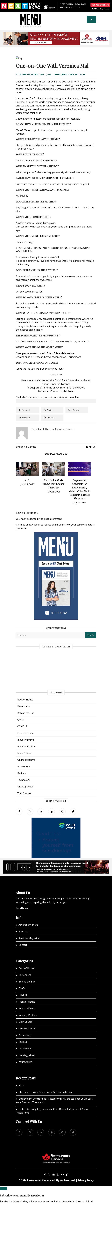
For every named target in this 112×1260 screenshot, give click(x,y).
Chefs (57, 74)
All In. (27, 480)
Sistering (47, 387)
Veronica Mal (72, 397)
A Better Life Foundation (70, 387)
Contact (23, 944)
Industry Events (25, 739)
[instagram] (62, 811)
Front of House (25, 733)
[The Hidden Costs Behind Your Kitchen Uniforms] (53, 463)
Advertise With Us (28, 924)
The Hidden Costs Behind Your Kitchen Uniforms (53, 484)
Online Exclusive (26, 759)
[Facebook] (19, 811)
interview (59, 397)
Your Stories (24, 793)
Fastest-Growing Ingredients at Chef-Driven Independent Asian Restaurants (52, 1110)
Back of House (25, 699)
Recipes (21, 773)
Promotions (23, 766)
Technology (23, 779)
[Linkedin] (53, 1174)
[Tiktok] (73, 811)
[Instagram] (58, 1174)
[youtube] (51, 811)
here (70, 391)
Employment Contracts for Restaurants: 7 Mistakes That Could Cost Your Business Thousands (54, 1100)
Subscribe (24, 931)
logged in (35, 518)
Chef (18, 397)
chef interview (29, 397)
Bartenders (23, 706)
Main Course (24, 753)
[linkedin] (40, 811)
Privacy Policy (86, 1180)
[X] (49, 1174)
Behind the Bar (25, 713)
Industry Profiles (73, 74)
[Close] (3, 1188)
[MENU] (30, 15)
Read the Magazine (29, 938)
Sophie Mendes (28, 74)
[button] (91, 19)
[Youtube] (62, 1174)
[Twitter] (30, 811)
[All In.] (27, 463)
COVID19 (22, 726)
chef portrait (45, 397)
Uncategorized (25, 786)
